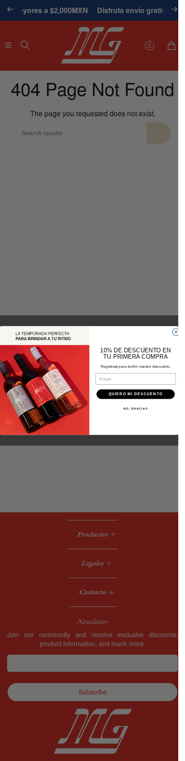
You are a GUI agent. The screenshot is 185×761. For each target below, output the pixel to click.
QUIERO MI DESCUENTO (135, 394)
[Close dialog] (175, 332)
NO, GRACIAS (135, 408)
